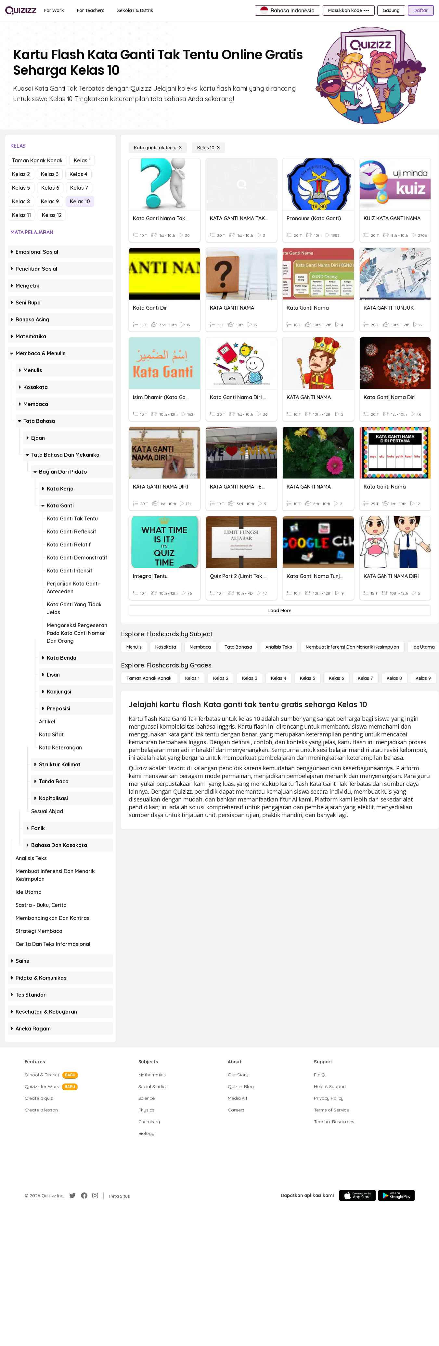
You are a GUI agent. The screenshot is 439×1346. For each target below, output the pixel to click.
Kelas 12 (52, 215)
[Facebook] (84, 1196)
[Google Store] (396, 1195)
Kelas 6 (50, 187)
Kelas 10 (80, 201)
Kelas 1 (82, 160)
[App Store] (357, 1195)
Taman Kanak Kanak (37, 160)
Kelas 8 (21, 201)
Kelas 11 (21, 215)
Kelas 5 (21, 187)
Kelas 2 (21, 174)
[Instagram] (95, 1196)
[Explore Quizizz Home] (20, 10)
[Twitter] (72, 1196)
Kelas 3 (49, 174)
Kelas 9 (50, 201)
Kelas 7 (79, 187)
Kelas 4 (78, 174)
